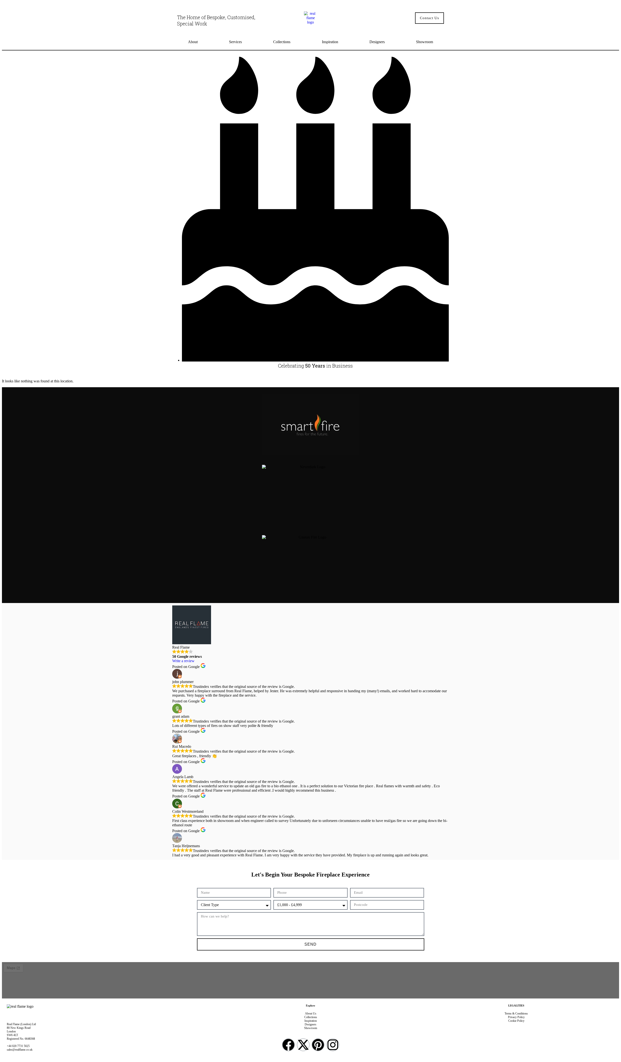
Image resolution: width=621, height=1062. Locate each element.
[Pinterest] (318, 1044)
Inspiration (330, 42)
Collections (281, 42)
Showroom (424, 42)
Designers (377, 42)
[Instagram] (333, 1044)
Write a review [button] (183, 661)
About (193, 42)
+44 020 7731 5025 (18, 1046)
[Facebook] (288, 1044)
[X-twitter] (303, 1044)
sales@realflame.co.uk (20, 1049)
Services (235, 42)
